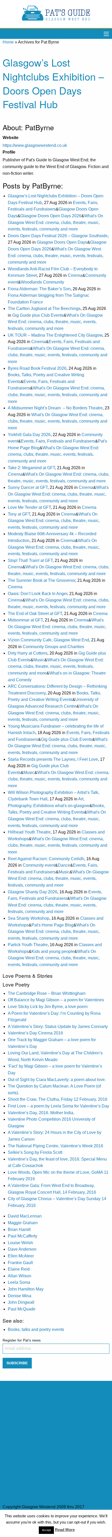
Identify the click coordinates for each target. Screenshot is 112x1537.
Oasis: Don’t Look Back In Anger (37, 593)
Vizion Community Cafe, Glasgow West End (48, 640)
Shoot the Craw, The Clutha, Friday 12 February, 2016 (57, 1099)
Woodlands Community (42, 282)
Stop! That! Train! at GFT (30, 560)
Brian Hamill (19, 1229)
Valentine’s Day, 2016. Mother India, (41, 1113)
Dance (64, 865)
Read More (65, 1529)
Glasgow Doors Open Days (62, 242)
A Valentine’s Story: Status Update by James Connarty (58, 1026)
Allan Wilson (19, 1276)
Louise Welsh (20, 1243)
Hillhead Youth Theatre (29, 832)
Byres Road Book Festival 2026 (37, 368)
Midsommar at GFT (25, 620)
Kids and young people (53, 951)
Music (38, 660)
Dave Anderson (22, 1249)
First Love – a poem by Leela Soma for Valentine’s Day (58, 1106)
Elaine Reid (19, 1269)
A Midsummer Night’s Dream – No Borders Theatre (55, 408)
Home (8, 42)
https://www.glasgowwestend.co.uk (35, 145)
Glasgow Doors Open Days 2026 (50, 216)
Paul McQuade (21, 1309)
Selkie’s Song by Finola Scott (35, 1152)
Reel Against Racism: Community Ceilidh (46, 859)
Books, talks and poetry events (36, 1329)
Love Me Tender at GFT (29, 507)
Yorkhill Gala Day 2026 (29, 434)
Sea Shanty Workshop (28, 918)
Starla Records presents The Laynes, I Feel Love (53, 759)
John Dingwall (21, 1302)
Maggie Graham (23, 1223)
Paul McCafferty (22, 1236)
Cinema (75, 275)
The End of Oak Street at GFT (35, 613)
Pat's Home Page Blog (52, 925)
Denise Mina (19, 1296)
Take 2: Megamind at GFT (31, 468)
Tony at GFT (19, 514)
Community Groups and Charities (53, 646)
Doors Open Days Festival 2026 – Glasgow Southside (58, 236)
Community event (39, 865)
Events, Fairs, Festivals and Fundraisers (58, 441)
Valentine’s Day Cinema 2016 (35, 1033)
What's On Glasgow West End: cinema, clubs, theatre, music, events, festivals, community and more (55, 222)
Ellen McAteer (21, 1256)
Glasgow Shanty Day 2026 (32, 892)
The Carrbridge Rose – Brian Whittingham (46, 993)
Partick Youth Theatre (28, 945)
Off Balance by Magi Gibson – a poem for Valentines (56, 1000)
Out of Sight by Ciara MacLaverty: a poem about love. (57, 1079)
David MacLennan (25, 1216)
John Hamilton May (25, 1289)
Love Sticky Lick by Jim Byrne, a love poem (48, 1006)
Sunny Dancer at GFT (28, 487)
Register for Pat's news (22, 1340)
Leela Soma (19, 1282)
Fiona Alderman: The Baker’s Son (39, 289)
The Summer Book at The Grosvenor (41, 580)
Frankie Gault (20, 1262)
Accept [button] (46, 1530)
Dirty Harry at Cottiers (27, 653)
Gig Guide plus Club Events (38, 315)
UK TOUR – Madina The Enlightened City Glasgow (55, 335)
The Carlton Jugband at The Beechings (44, 308)
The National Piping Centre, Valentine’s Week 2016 (55, 1146)
